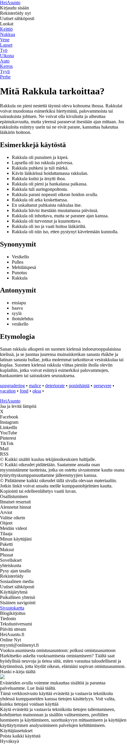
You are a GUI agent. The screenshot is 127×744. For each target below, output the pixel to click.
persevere (102, 385)
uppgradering (12, 385)
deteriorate (55, 385)
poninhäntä (79, 385)
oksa (36, 390)
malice (35, 385)
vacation (8, 390)
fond (24, 390)
